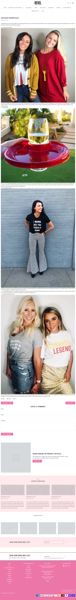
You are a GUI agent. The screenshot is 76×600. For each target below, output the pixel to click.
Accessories (9, 579)
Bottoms (9, 573)
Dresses (9, 575)
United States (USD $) (67, 590)
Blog (28, 575)
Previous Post (7, 402)
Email (2, 414)
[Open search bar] (68, 3)
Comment (3, 420)
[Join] (65, 542)
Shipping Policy (28, 577)
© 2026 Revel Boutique (4, 593)
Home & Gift (9, 581)
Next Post (70, 402)
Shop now (37, 461)
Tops (9, 571)
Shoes (9, 577)
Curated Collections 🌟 (9, 567)
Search (28, 565)
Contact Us (28, 571)
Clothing (9, 569)
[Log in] (70, 3)
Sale (43, 11)
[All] (9, 528)
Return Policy (28, 569)
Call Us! (47, 580)
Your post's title (5, 496)
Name (2, 408)
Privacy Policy (28, 573)
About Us (28, 567)
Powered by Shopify (12, 593)
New (5, 7)
